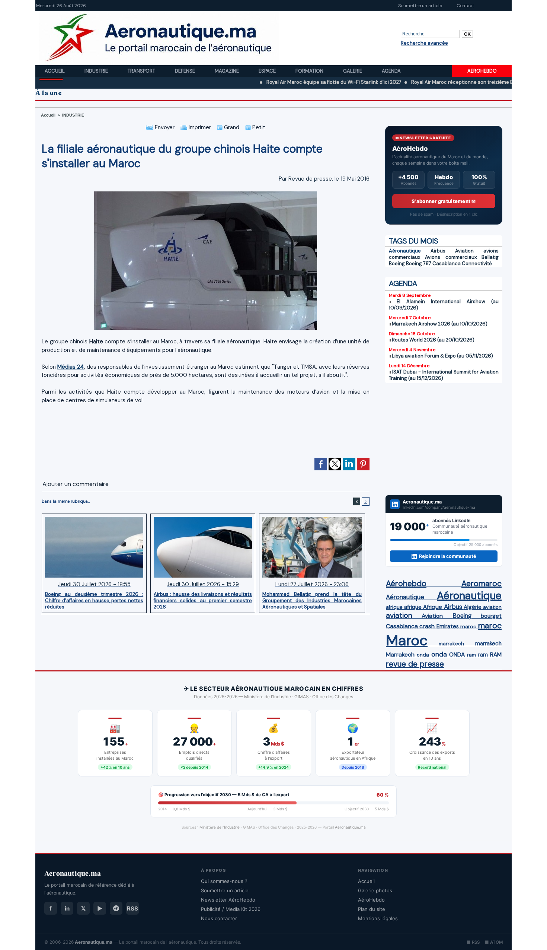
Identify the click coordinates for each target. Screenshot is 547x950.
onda (423, 655)
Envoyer (164, 127)
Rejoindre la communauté (447, 556)
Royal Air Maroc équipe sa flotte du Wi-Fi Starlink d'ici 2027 (300, 82)
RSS (132, 908)
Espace (268, 71)
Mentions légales (378, 918)
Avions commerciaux (450, 257)
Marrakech (400, 654)
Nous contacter (219, 918)
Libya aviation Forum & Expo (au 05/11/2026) (442, 356)
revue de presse (415, 664)
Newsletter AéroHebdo (228, 900)
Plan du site (371, 909)
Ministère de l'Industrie (219, 827)
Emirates (447, 626)
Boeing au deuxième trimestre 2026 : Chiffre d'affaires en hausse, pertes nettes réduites (94, 600)
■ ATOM (494, 942)
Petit (258, 127)
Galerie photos (375, 890)
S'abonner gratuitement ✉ (444, 201)
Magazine (227, 71)
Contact (465, 6)
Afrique (432, 607)
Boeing (397, 263)
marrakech (451, 644)
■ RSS (473, 942)
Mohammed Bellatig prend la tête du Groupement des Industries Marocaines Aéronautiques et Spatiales (312, 600)
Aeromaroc (481, 583)
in (67, 908)
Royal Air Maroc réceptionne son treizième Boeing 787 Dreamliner (453, 82)
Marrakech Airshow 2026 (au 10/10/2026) (439, 324)
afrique (394, 607)
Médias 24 (70, 367)
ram (471, 655)
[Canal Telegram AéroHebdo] (116, 908)
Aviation (464, 251)
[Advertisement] (205, 434)
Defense (185, 71)
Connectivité (477, 263)
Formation (309, 71)
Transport (142, 71)
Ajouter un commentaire (75, 484)
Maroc (407, 640)
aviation (492, 607)
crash (427, 626)
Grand (231, 127)
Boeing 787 (418, 263)
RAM (496, 654)
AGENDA (403, 283)
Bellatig (490, 257)
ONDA (457, 654)
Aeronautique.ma (350, 827)
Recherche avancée (424, 43)
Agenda (391, 71)
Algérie (473, 607)
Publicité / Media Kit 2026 (230, 909)
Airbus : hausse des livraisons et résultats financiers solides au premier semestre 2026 (203, 600)
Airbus (438, 251)
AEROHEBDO (482, 71)
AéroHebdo (371, 900)
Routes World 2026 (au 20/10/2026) (433, 340)
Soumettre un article (420, 6)
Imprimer (199, 127)
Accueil (55, 71)
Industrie (96, 71)
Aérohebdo (406, 583)
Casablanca (446, 263)
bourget (491, 616)
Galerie (353, 71)
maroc (468, 626)
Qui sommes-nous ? (224, 881)
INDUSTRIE (73, 115)
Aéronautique (405, 251)
